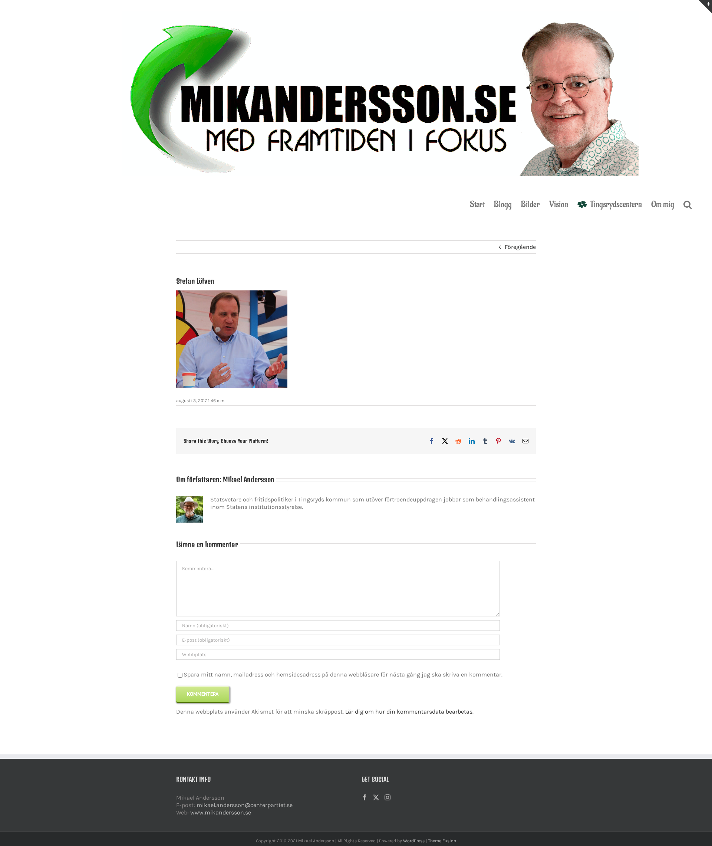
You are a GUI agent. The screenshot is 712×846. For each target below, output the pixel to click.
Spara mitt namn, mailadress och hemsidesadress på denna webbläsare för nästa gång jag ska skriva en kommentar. (343, 674)
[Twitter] (376, 797)
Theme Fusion (442, 840)
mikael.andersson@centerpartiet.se (245, 805)
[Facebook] (364, 797)
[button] (687, 204)
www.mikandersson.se (220, 812)
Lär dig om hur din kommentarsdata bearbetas (408, 711)
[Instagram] (387, 797)
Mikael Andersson (248, 479)
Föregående (520, 246)
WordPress (414, 840)
